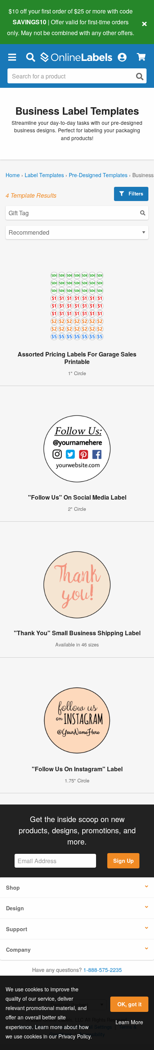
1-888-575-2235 (102, 969)
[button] (12, 57)
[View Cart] (141, 57)
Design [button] (15, 908)
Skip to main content (27, 27)
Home (13, 175)
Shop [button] (13, 887)
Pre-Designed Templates (98, 175)
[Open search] (140, 76)
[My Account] (122, 57)
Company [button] (18, 949)
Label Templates (44, 175)
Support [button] (16, 929)
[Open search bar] (30, 57)
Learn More (129, 1022)
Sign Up (123, 860)
